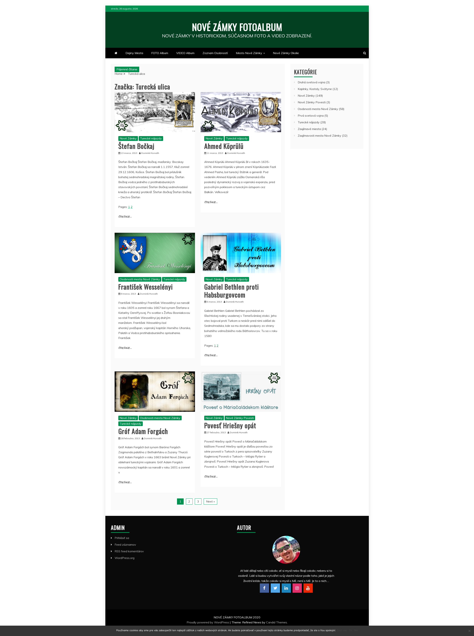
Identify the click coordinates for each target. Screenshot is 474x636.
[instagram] (297, 588)
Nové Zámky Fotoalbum (237, 27)
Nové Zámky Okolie (286, 53)
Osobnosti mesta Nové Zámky (140, 279)
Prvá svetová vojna (311, 115)
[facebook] (264, 588)
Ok (350, 630)
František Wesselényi (145, 286)
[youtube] (308, 588)
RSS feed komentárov (129, 551)
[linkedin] (286, 588)
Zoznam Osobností (215, 53)
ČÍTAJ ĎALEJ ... (125, 216)
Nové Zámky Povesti (240, 418)
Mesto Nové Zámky (249, 53)
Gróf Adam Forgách (143, 431)
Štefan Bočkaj (136, 146)
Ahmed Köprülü (223, 146)
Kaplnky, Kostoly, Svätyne (315, 89)
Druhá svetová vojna (311, 82)
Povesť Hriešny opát (230, 425)
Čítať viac (342, 630)
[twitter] (275, 588)
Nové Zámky (128, 138)
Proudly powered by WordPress (208, 622)
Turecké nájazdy (151, 138)
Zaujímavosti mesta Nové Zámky (319, 135)
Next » (210, 501)
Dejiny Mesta (134, 53)
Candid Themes (276, 622)
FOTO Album (159, 53)
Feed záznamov (125, 544)
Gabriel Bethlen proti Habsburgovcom (231, 290)
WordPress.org (124, 558)
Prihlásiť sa (122, 538)
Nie (356, 630)
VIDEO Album (185, 53)
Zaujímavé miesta (309, 129)
